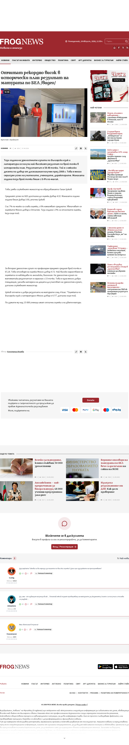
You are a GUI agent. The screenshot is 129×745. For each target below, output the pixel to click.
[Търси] (126, 41)
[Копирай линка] (76, 148)
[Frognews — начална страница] (14, 667)
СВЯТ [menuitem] (73, 60)
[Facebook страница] (118, 47)
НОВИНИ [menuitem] (5, 60)
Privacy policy (81, 704)
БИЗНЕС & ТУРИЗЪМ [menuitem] (103, 60)
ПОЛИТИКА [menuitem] (63, 60)
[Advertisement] (64, 15)
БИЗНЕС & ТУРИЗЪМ (107, 683)
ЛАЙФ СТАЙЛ (123, 683)
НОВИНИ (4, 148)
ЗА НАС (72, 693)
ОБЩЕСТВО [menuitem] (50, 60)
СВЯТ (78, 683)
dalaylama (11, 606)
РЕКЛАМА (94, 693)
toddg (11, 578)
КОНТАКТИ (83, 693)
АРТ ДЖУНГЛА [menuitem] (84, 60)
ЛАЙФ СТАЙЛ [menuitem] (122, 60)
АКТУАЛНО (56, 683)
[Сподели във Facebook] (81, 148)
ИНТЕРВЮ (45, 683)
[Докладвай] (31, 573)
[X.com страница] (123, 47)
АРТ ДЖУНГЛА (89, 683)
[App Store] (121, 666)
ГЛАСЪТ (34, 683)
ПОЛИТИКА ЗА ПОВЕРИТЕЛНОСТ (115, 693)
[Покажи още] (64, 738)
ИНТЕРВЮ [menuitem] (37, 60)
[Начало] (114, 47)
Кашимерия (12, 634)
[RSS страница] (127, 47)
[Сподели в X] (85, 148)
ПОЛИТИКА (68, 683)
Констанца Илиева (15, 351)
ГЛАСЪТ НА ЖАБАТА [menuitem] (21, 60)
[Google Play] (105, 666)
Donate (90, 400)
